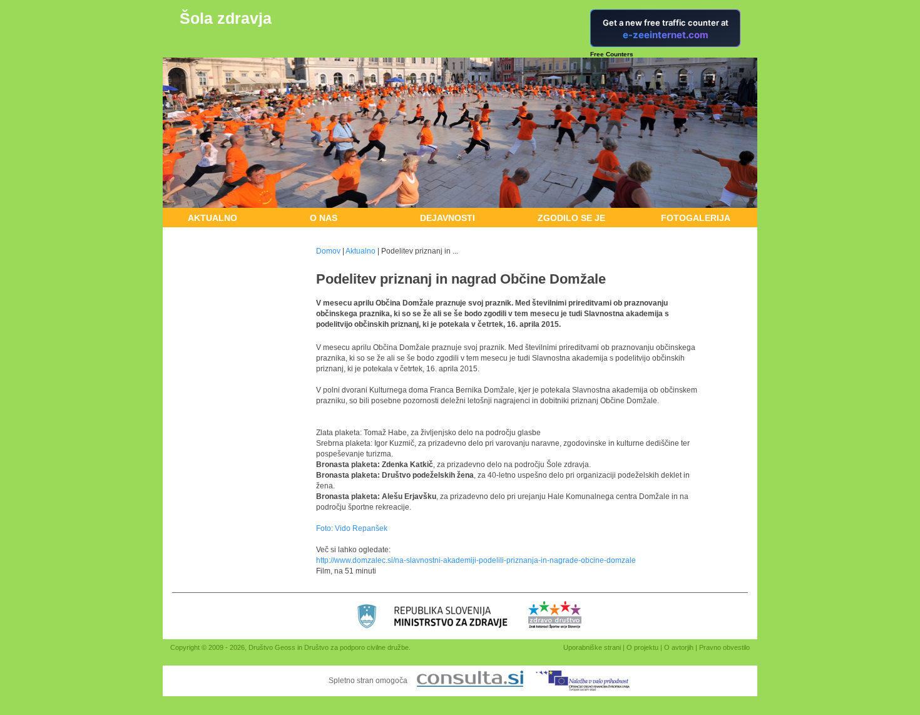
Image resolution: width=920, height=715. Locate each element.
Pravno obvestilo (724, 647)
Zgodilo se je (571, 218)
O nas (323, 218)
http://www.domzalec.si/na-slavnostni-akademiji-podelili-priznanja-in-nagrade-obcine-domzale (476, 560)
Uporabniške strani (592, 647)
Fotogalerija (695, 218)
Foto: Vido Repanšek (351, 528)
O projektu (642, 647)
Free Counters (611, 54)
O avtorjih (678, 647)
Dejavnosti (447, 218)
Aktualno (212, 218)
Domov (328, 251)
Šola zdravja (226, 18)
